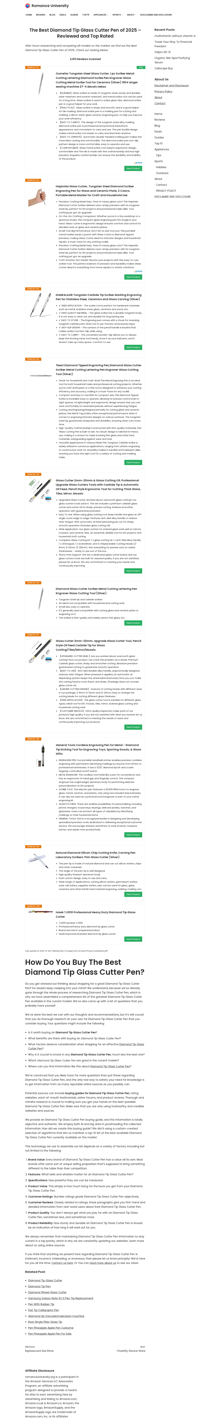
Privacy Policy (163, 91)
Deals (63, 14)
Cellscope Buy (164, 68)
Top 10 (85, 14)
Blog (52, 14)
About (158, 97)
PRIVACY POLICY (166, 191)
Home (29, 14)
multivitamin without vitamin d (175, 36)
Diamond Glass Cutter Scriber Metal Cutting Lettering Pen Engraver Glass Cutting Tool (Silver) (96, 591)
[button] (107, 14)
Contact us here (62, 1263)
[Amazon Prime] (138, 163)
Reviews (40, 14)
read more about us (103, 1263)
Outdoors (162, 173)
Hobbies (161, 167)
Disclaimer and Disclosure (172, 85)
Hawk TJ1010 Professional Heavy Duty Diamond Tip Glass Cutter (95, 914)
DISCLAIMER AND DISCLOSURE (156, 14)
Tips (158, 155)
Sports (159, 161)
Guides (74, 14)
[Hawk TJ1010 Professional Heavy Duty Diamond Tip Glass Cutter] (40, 911)
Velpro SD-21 (163, 52)
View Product (133, 168)
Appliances (162, 149)
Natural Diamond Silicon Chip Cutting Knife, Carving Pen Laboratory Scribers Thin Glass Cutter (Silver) (95, 855)
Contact (160, 103)
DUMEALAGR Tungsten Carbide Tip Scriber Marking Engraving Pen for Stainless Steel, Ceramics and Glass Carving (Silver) (99, 297)
